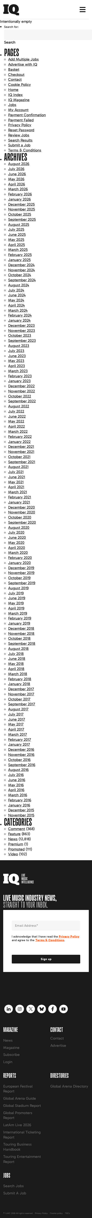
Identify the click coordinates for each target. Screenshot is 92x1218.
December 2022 (21, 386)
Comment (16, 828)
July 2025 (16, 229)
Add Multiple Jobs (23, 59)
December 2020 (21, 507)
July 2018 (16, 653)
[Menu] (82, 9)
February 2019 (19, 618)
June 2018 (16, 658)
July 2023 (16, 350)
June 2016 (16, 780)
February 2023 (20, 376)
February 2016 (19, 800)
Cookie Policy (19, 84)
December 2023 (21, 325)
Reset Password (21, 130)
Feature (14, 834)
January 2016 (19, 805)
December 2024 (21, 265)
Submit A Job (14, 1193)
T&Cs (67, 1213)
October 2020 (19, 517)
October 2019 (19, 578)
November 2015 (21, 815)
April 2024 (16, 305)
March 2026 (18, 189)
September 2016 (21, 764)
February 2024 (20, 315)
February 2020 (20, 557)
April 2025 (16, 244)
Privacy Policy (19, 125)
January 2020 (19, 562)
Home (13, 89)
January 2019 (19, 623)
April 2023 (16, 366)
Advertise (58, 1045)
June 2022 (17, 416)
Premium (15, 844)
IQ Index (15, 94)
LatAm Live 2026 (17, 1125)
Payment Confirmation (27, 115)
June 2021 (16, 477)
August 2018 (18, 648)
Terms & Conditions (24, 150)
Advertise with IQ (22, 64)
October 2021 (19, 456)
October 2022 (19, 396)
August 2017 (18, 709)
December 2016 (21, 749)
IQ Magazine (19, 100)
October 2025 (19, 214)
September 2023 (22, 340)
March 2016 (17, 795)
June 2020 (17, 537)
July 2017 (16, 714)
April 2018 (16, 668)
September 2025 (22, 219)
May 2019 (16, 603)
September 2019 (21, 583)
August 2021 (18, 466)
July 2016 (16, 774)
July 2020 (16, 532)
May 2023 (16, 360)
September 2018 (21, 643)
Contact (15, 79)
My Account (18, 110)
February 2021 (19, 497)
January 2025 (19, 259)
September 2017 (21, 704)
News (13, 839)
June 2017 (16, 719)
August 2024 (18, 285)
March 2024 (18, 310)
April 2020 (16, 547)
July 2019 (16, 593)
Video (13, 854)
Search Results (20, 140)
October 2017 (19, 699)
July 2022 (16, 411)
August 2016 (18, 769)
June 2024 (17, 295)
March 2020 (18, 552)
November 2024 (21, 270)
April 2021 (16, 487)
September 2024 (22, 280)
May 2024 (16, 300)
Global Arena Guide (19, 1098)
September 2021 (21, 462)
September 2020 (22, 522)
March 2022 (18, 431)
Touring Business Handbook (17, 1147)
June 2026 (17, 174)
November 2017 (21, 694)
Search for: (11, 27)
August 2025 (18, 224)
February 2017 (19, 739)
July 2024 (16, 290)
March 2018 (17, 674)
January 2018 (19, 684)
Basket (13, 69)
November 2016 (21, 754)
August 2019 (18, 588)
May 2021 (16, 482)
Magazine (11, 1047)
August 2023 (18, 345)
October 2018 (19, 638)
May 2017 (16, 724)
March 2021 (17, 492)
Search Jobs (13, 1186)
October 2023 (19, 335)
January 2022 (19, 441)
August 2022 (18, 406)
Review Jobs (18, 135)
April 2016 (16, 790)
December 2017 (21, 689)
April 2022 (16, 426)
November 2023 (21, 330)
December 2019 (21, 568)
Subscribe (11, 1054)
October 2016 (19, 759)
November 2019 (21, 572)
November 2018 (21, 633)
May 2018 (16, 663)
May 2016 (16, 785)
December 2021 (21, 446)
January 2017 (19, 744)
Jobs (12, 104)
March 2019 (17, 613)
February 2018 (19, 679)
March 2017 (17, 734)
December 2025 (21, 204)
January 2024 (19, 320)
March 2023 (18, 371)
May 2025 (16, 239)
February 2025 (20, 254)
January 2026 (19, 199)
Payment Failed (21, 120)
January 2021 (19, 502)
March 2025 (18, 249)
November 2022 (21, 391)
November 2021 (21, 451)
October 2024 (19, 275)
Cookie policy (56, 1213)
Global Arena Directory (69, 1086)
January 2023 (19, 381)
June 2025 (17, 234)
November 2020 (21, 512)
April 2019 (16, 608)
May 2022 (16, 421)
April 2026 (16, 184)
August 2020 (18, 527)
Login (7, 1062)
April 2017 (16, 729)
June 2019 (16, 598)
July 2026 (16, 169)
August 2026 (18, 163)
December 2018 (21, 628)
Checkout (16, 74)
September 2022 (22, 401)
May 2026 (16, 179)
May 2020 (16, 542)
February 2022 (20, 436)
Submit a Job (19, 145)
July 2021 (16, 472)
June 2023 (17, 356)
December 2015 (21, 810)
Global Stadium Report (22, 1105)
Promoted (16, 849)
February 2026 (20, 194)
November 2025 (21, 209)
